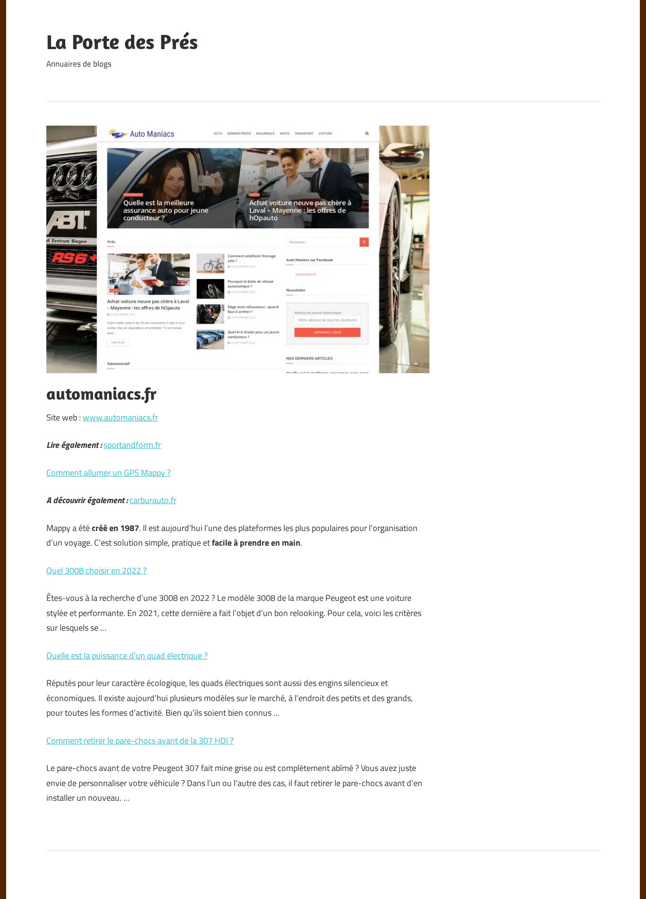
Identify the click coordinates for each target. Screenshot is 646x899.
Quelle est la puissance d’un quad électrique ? (127, 655)
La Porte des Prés (122, 41)
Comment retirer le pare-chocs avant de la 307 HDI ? (140, 740)
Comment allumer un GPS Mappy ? (108, 472)
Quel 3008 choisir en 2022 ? (96, 570)
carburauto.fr (153, 500)
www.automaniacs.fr (120, 417)
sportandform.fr (132, 444)
